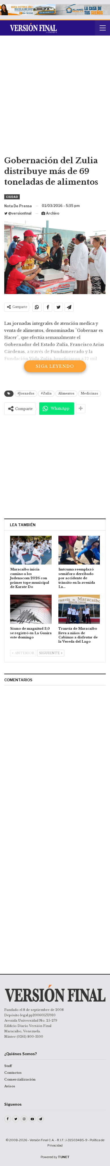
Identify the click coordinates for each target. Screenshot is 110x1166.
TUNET (64, 1157)
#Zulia (46, 393)
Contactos (13, 1073)
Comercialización (20, 1079)
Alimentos (66, 393)
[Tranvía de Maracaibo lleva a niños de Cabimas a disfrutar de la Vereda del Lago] (79, 609)
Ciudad (12, 197)
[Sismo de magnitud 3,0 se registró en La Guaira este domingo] (31, 609)
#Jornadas (25, 393)
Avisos (9, 1086)
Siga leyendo (55, 366)
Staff (8, 1066)
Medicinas (89, 393)
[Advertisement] (55, 98)
